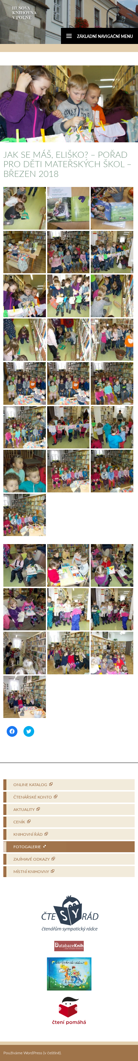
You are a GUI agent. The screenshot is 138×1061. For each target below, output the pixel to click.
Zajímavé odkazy (31, 859)
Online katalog (30, 785)
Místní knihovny (31, 872)
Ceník (19, 822)
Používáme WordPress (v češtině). (32, 1053)
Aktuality (23, 810)
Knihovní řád (28, 834)
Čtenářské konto (32, 797)
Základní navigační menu (105, 37)
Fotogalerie (27, 847)
